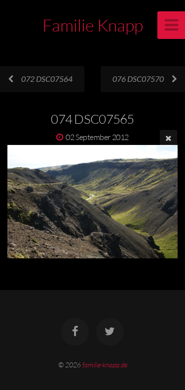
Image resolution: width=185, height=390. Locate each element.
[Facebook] (75, 332)
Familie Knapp (92, 25)
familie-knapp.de (104, 364)
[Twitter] (110, 332)
